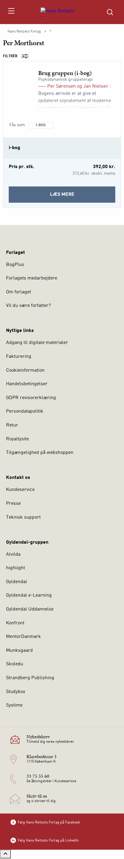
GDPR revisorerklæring (31, 397)
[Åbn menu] (11, 12)
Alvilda (13, 554)
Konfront (15, 623)
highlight (15, 568)
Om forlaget (18, 292)
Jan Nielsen (95, 86)
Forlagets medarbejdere (31, 278)
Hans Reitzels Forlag (24, 31)
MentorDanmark (23, 636)
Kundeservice (20, 489)
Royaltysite (17, 439)
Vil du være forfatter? (28, 305)
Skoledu (14, 664)
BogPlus (15, 264)
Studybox (15, 691)
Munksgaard (19, 650)
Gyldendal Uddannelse (30, 609)
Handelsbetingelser (27, 384)
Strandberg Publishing (30, 678)
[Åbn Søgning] (109, 12)
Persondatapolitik (24, 411)
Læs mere (73, 197)
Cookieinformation (25, 370)
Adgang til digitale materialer (37, 342)
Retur (12, 425)
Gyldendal (16, 581)
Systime (14, 705)
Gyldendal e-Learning (29, 595)
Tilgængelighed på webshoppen (39, 452)
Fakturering (18, 356)
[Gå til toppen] (5, 854)
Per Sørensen (61, 86)
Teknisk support (23, 517)
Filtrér (10, 56)
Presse (13, 503)
